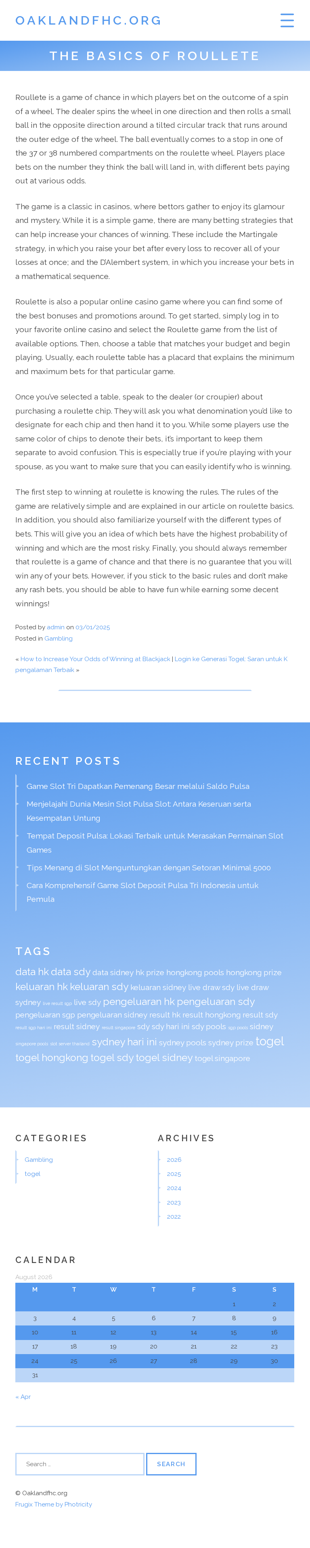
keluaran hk (41, 986)
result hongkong (211, 1014)
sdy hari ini (171, 1026)
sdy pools (209, 1026)
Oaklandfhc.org (89, 20)
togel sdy (112, 1057)
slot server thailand (70, 1043)
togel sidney (164, 1057)
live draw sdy (211, 987)
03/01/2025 (92, 627)
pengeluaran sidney (112, 1014)
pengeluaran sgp (45, 1014)
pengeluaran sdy (216, 1001)
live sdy (87, 1002)
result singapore (118, 1027)
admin (56, 627)
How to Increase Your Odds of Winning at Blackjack (95, 659)
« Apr (23, 1396)
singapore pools (31, 1043)
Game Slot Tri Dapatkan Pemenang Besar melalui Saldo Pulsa (138, 786)
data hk (32, 972)
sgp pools (238, 1027)
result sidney (77, 1026)
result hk (164, 1014)
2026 (174, 1159)
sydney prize (230, 1042)
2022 (174, 1216)
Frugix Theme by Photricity (53, 1504)
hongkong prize (254, 972)
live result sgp (57, 1003)
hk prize (150, 972)
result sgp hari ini (33, 1027)
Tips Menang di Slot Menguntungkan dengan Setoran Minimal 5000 (149, 867)
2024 (174, 1188)
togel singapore (222, 1058)
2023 (174, 1202)
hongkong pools (195, 972)
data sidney (113, 972)
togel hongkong (51, 1057)
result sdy (260, 1014)
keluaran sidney (158, 987)
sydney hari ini (124, 1042)
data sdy (70, 972)
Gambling (58, 638)
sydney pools (182, 1042)
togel (270, 1041)
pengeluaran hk (139, 1001)
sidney (261, 1026)
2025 (174, 1174)
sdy (143, 1026)
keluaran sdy (99, 986)
